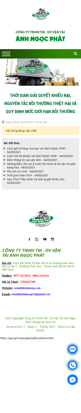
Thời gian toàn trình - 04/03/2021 (28, 175)
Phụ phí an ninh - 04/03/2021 (25, 171)
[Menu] (6, 54)
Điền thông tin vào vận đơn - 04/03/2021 (32, 160)
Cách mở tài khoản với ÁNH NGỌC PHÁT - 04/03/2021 (40, 156)
